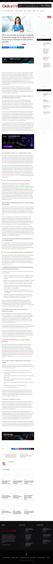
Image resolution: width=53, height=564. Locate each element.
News (6, 13)
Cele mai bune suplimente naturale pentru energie (17, 496)
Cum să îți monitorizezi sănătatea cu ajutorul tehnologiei (29, 512)
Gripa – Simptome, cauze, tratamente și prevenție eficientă (17, 512)
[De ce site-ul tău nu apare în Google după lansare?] (39, 44)
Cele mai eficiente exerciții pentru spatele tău (6, 512)
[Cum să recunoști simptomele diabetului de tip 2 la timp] (7, 490)
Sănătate (24, 44)
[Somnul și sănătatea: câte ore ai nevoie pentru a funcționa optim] (29, 490)
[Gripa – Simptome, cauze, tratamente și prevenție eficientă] (18, 505)
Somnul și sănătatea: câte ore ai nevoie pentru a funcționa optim (28, 497)
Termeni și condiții (15, 557)
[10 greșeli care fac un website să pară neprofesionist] (39, 58)
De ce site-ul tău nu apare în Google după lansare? (21, 1)
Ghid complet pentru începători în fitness (46, 112)
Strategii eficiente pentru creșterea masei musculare (47, 106)
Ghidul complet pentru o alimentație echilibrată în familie (6, 482)
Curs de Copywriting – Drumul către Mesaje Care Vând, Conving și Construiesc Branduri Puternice (9, 456)
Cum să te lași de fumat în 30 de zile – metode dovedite (29, 482)
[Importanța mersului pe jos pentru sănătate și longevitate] (18, 475)
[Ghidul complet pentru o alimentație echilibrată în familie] (7, 475)
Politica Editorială (41, 557)
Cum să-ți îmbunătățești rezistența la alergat (46, 100)
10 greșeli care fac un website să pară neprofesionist (47, 58)
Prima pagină (3, 13)
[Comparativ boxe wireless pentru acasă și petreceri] (39, 94)
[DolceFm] (10, 6)
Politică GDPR (33, 557)
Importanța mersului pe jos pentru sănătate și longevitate (18, 482)
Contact (48, 557)
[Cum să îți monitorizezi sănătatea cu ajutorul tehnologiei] (29, 505)
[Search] (50, 11)
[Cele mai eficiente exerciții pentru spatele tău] (7, 505)
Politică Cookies (6, 557)
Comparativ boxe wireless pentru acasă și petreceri (47, 94)
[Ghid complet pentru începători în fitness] (39, 113)
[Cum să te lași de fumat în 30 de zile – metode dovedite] (29, 475)
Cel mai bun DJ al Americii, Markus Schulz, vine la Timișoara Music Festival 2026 (46, 51)
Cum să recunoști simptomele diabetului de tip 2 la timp (6, 496)
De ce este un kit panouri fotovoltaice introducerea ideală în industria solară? (26, 456)
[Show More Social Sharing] (25, 47)
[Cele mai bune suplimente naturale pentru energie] (18, 490)
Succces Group (8, 44)
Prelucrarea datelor (24, 557)
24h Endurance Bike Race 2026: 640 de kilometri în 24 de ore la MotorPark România (47, 65)
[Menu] (2, 11)
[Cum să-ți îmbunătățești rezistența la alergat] (39, 100)
